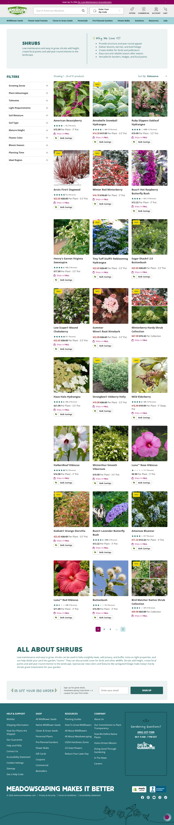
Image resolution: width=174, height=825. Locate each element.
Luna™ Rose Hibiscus (144, 465)
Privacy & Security (47, 795)
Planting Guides (73, 719)
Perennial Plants (44, 736)
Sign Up (146, 690)
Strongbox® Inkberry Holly (109, 396)
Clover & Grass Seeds (47, 730)
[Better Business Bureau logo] (158, 789)
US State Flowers (73, 747)
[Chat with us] (167, 817)
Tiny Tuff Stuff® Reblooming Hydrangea (110, 260)
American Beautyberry (68, 120)
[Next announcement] (165, 2)
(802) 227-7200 (145, 732)
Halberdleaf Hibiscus (67, 465)
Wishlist (11, 719)
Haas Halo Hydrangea (67, 396)
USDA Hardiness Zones (77, 742)
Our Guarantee (14, 739)
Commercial (42, 765)
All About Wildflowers (76, 730)
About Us (99, 719)
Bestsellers (41, 771)
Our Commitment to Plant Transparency (107, 726)
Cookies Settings (15, 762)
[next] (122, 629)
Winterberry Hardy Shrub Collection (147, 329)
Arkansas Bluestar (143, 531)
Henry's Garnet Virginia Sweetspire (68, 260)
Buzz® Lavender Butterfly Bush (109, 532)
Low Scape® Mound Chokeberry (66, 329)
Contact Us (12, 751)
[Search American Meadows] (83, 10)
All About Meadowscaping (78, 736)
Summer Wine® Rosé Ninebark (106, 329)
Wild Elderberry (141, 396)
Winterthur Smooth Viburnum (105, 467)
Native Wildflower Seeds (48, 724)
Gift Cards (41, 753)
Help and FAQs (14, 745)
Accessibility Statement (19, 757)
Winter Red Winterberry (107, 189)
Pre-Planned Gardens (47, 742)
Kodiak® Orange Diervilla (69, 531)
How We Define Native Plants (105, 735)
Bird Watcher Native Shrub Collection (148, 601)
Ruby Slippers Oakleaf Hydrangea (145, 122)
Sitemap (11, 768)
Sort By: (142, 76)
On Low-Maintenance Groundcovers (95, 2)
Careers (98, 763)
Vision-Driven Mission (105, 743)
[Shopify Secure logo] (139, 789)
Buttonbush (100, 600)
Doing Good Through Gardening (105, 750)
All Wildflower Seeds (46, 719)
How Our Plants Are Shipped (17, 732)
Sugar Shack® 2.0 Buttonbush (142, 260)
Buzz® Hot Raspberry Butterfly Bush (145, 191)
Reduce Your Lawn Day (77, 753)
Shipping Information (18, 724)
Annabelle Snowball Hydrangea (105, 122)
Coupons (40, 759)
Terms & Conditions (67, 795)
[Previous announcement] (8, 2)
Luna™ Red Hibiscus (66, 600)
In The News (100, 757)
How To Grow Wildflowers (78, 724)
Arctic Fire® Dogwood (67, 189)
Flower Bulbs (42, 747)
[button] (165, 10)
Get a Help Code (15, 774)
